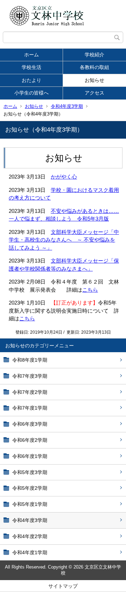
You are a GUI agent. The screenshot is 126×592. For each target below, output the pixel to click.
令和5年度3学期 (29, 472)
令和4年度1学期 (29, 552)
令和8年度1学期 (29, 360)
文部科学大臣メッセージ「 (82, 232)
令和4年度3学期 (67, 106)
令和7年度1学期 (29, 408)
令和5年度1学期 (29, 504)
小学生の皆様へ (31, 93)
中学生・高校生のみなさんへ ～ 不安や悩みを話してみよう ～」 (64, 240)
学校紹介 (94, 54)
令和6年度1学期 (29, 456)
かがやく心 (64, 177)
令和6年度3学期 (29, 424)
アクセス (94, 93)
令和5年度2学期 (29, 488)
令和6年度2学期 (29, 440)
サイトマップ (63, 586)
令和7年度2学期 (29, 392)
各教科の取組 (94, 67)
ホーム (31, 54)
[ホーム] (63, 15)
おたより (31, 80)
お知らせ (94, 80)
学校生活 (31, 67)
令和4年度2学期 (29, 536)
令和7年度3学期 (29, 376)
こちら (90, 290)
